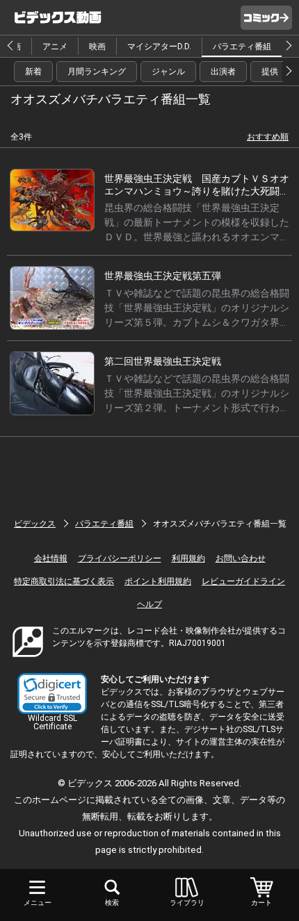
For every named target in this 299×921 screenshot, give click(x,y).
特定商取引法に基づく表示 (64, 581)
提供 (269, 71)
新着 (33, 71)
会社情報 (50, 558)
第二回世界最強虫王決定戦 (162, 361)
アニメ (54, 46)
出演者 (223, 71)
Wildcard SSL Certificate (52, 722)
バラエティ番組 (242, 46)
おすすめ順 (268, 137)
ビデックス (35, 524)
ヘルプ (149, 604)
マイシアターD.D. (159, 46)
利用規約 (188, 558)
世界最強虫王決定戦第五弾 (162, 275)
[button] (52, 693)
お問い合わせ (241, 558)
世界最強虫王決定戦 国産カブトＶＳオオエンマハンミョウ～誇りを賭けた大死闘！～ (196, 191)
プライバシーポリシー (119, 558)
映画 (97, 46)
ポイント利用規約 (157, 581)
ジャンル (168, 71)
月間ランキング (96, 71)
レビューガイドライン (243, 581)
